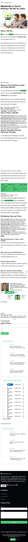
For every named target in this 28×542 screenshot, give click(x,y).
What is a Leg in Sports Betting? (24, 297)
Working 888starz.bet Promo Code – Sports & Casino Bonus (17, 459)
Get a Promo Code (5, 320)
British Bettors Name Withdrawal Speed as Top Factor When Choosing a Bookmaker (17, 372)
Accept (12, 539)
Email (2, 506)
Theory (9, 292)
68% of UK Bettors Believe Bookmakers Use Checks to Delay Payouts (17, 348)
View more (17, 536)
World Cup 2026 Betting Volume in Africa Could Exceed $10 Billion (17, 363)
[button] (26, 272)
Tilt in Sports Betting (10, 296)
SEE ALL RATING (7, 419)
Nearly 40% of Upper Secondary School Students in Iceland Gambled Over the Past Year (18, 356)
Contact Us (5, 496)
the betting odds (8, 138)
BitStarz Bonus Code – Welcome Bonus (17, 443)
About (3, 499)
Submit (14, 522)
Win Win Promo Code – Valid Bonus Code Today (18, 434)
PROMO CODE (18, 384)
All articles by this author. (16, 290)
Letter (2, 511)
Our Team (4, 494)
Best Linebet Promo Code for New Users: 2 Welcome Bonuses (17, 451)
